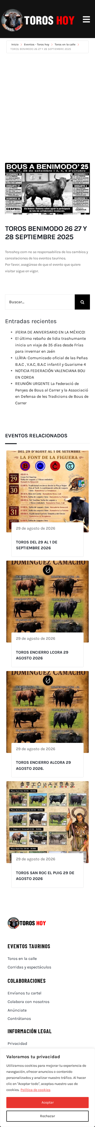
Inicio (15, 44)
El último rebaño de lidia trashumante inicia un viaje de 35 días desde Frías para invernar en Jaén (50, 345)
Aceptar (48, 1102)
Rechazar (47, 1116)
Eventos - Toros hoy (36, 44)
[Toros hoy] (37, 10)
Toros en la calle (65, 44)
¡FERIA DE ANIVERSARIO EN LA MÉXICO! (50, 332)
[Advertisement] (47, 108)
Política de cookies (35, 1090)
